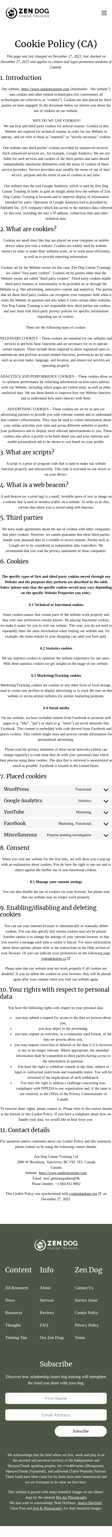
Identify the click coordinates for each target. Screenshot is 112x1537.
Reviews (47, 1312)
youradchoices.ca (53, 959)
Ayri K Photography (48, 1508)
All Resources (16, 1288)
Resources (13, 1312)
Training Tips (16, 1337)
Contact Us (84, 1288)
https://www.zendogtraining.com (45, 89)
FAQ (44, 1325)
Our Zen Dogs (52, 1337)
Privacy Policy (87, 1325)
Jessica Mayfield (90, 1503)
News (10, 1300)
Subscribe (81, 1431)
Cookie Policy (86, 1312)
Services (47, 1300)
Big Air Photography (71, 1497)
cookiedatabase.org (83, 1194)
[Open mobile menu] (104, 13)
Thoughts (13, 1325)
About (45, 1288)
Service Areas (86, 1300)
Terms (80, 1337)
